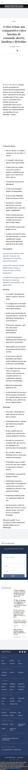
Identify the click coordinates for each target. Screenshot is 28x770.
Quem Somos (5, 724)
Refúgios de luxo (14, 704)
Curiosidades (16, 619)
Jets (19, 661)
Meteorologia (21, 686)
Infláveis (12, 661)
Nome (6, 566)
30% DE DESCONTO (18, 6)
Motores (12, 672)
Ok (7, 769)
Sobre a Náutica (7, 721)
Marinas (3, 686)
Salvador (20, 715)
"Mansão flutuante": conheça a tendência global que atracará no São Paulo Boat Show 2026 (19, 593)
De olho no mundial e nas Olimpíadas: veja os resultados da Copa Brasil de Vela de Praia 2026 (20, 604)
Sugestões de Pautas (13, 729)
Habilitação (12, 684)
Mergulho (12, 701)
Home (13, 21)
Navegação (20, 672)
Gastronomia (21, 698)
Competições (17, 637)
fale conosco (20, 757)
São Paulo (4, 712)
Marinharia (12, 686)
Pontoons (12, 663)
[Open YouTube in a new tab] (17, 50)
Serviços (5, 680)
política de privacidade (10, 757)
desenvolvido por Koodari (14, 759)
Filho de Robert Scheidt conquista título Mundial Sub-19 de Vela (20, 632)
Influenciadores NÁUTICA (22, 724)
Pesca (3, 704)
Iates (3, 661)
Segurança (4, 675)
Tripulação (20, 689)
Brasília (12, 715)
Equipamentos (7, 669)
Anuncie (3, 728)
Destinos (4, 698)
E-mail (6, 571)
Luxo (3, 701)
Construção (4, 684)
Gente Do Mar (16, 626)
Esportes (12, 698)
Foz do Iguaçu (5, 715)
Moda (19, 701)
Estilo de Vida (7, 695)
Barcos (16, 599)
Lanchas (4, 663)
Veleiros (20, 663)
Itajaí (19, 712)
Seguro (11, 689)
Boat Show (6, 709)
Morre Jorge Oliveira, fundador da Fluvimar (20, 621)
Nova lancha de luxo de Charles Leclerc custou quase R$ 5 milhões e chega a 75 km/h (19, 614)
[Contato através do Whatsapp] (18, 652)
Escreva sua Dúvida (10, 557)
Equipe (11, 724)
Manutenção (21, 684)
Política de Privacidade (13, 769)
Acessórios (4, 672)
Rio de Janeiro (13, 712)
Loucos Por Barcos (11, 85)
